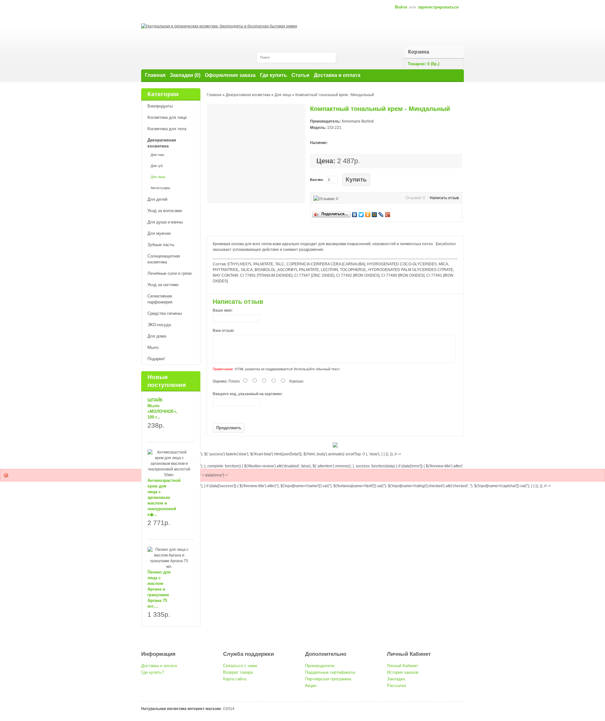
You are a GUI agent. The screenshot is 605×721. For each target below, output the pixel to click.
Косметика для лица (167, 117)
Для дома (156, 336)
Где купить (273, 75)
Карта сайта (234, 679)
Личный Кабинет (402, 665)
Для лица (158, 177)
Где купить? (152, 672)
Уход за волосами (164, 210)
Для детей (157, 199)
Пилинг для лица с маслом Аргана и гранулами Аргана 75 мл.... (159, 589)
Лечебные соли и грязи (169, 273)
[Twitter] (361, 215)
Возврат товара (238, 672)
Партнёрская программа (328, 679)
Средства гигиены (164, 313)
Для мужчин (159, 233)
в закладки (379, 179)
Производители (319, 665)
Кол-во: (317, 180)
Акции (310, 685)
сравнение (388, 179)
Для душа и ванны (165, 222)
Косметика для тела (166, 128)
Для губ (157, 166)
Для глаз (157, 155)
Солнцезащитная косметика (163, 259)
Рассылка (396, 685)
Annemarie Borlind (358, 121)
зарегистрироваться (438, 7)
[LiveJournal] (381, 215)
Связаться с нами (240, 665)
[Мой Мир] (374, 215)
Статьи (300, 75)
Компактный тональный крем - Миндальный (334, 95)
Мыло (152, 347)
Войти (401, 7)
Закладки (396, 679)
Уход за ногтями (162, 284)
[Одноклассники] (368, 215)
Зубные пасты (160, 244)
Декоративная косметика (161, 143)
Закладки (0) (185, 75)
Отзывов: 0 (415, 198)
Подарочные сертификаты (330, 672)
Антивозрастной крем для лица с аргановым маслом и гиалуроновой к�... (164, 497)
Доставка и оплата (337, 75)
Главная (155, 75)
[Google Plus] (387, 215)
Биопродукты (160, 106)
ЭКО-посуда (159, 324)
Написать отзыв (444, 198)
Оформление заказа (230, 75)
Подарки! (156, 358)
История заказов (402, 672)
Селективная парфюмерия (159, 299)
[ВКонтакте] (354, 215)
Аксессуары (160, 188)
